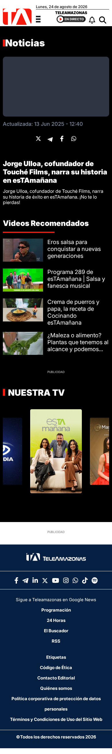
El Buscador (56, 630)
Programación (56, 610)
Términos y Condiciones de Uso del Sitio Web (56, 719)
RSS (56, 641)
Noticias (25, 43)
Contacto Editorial (56, 678)
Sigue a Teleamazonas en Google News (56, 599)
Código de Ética (56, 667)
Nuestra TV (35, 392)
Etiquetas (56, 657)
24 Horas (56, 620)
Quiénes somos (56, 688)
